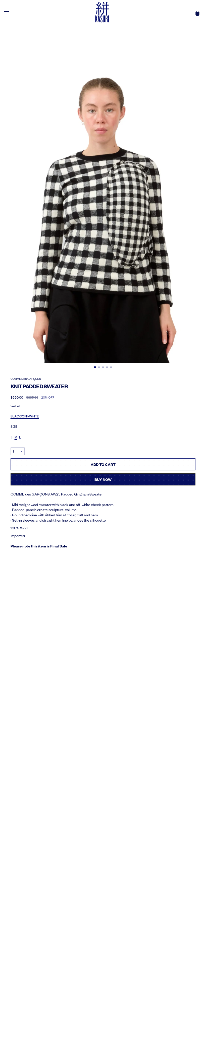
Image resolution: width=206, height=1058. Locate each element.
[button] (103, 216)
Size (14, 426)
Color (16, 405)
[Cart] (197, 13)
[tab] (95, 367)
